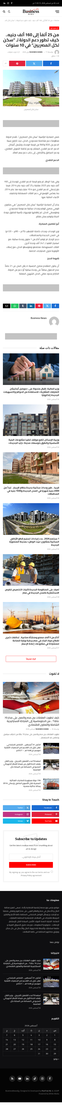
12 (23, 1040)
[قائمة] (57, 11)
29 (55, 1053)
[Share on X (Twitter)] (34, 63)
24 (39, 1049)
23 (47, 1049)
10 (39, 1040)
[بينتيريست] (17, 63)
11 (31, 1040)
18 (31, 1044)
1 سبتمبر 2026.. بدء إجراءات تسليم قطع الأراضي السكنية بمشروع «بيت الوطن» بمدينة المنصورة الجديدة (34, 541)
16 (47, 1044)
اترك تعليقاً (31, 659)
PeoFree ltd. (46, 1091)
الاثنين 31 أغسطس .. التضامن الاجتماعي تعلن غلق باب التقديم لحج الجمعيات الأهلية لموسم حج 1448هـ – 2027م (22, 747)
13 (14, 1040)
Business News (36, 52)
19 (23, 1044)
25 (31, 1049)
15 (55, 1044)
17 (39, 1044)
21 (7, 1044)
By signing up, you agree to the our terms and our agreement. (29, 874)
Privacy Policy (26, 875)
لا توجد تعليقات (12, 52)
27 (14, 1049)
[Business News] (31, 11)
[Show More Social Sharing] (5, 63)
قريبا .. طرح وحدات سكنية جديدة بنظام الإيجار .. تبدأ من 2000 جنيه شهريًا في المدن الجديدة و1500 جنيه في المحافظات (31, 490)
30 (47, 1053)
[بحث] (4, 11)
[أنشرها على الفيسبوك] (51, 63)
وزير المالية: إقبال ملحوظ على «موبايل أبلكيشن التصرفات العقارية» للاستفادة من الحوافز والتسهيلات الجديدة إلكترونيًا (31, 392)
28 (7, 1049)
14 (7, 1040)
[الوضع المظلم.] (9, 11)
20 (14, 1044)
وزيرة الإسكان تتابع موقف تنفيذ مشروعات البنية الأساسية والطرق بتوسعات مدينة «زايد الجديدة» (33, 441)
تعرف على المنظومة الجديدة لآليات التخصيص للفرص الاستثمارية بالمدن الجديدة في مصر (32, 591)
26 (23, 1049)
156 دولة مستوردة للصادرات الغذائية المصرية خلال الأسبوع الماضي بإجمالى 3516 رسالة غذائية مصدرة (22, 783)
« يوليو (56, 1059)
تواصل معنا (54, 942)
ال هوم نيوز (54, 28)
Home (56, 20)
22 (55, 1049)
